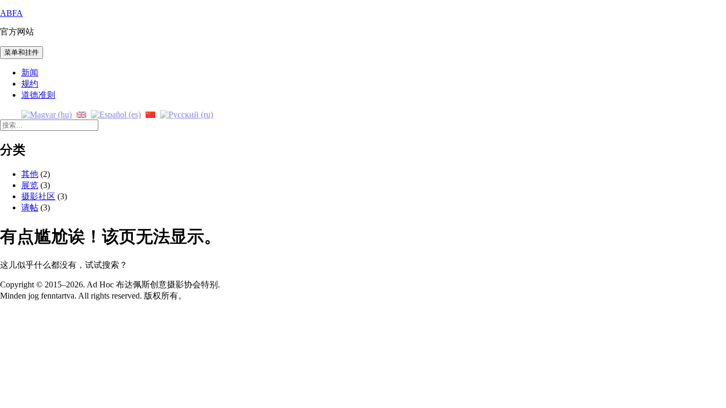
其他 (29, 173)
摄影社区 (38, 196)
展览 (29, 185)
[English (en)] (81, 113)
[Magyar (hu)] (46, 113)
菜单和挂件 (21, 52)
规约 (29, 83)
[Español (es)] (116, 113)
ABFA (11, 13)
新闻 (29, 72)
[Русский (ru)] (186, 113)
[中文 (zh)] (150, 113)
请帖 (29, 207)
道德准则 (38, 94)
